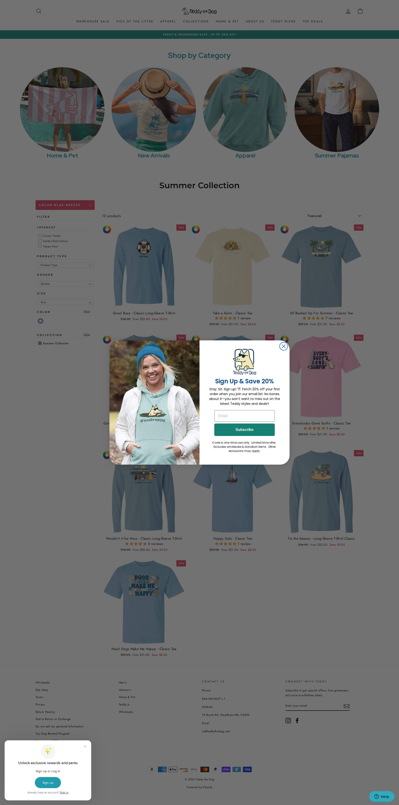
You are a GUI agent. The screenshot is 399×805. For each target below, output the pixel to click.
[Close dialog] (284, 346)
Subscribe (245, 430)
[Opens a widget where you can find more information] (381, 797)
